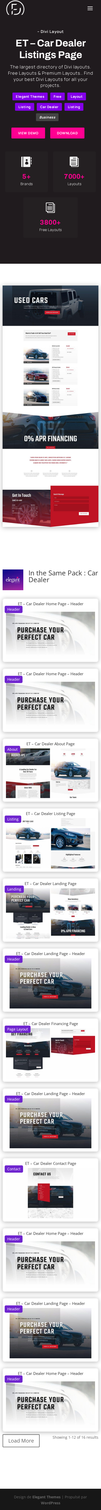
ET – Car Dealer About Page (50, 743)
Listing (24, 107)
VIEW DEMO (28, 133)
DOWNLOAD (67, 133)
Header (13, 609)
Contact (13, 1168)
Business (47, 117)
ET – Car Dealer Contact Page (50, 1163)
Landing (14, 889)
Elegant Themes (30, 96)
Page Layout (17, 1029)
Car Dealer (49, 107)
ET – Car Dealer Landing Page (50, 883)
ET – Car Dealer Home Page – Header (50, 603)
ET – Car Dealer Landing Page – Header (50, 953)
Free (57, 96)
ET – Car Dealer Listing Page (50, 813)
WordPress (50, 1502)
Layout (77, 96)
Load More (21, 1440)
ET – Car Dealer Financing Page (50, 1023)
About (12, 749)
